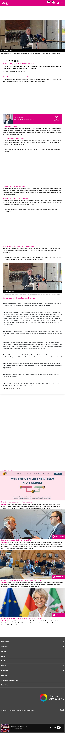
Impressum (4, 710)
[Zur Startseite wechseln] (5, 3)
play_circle (58, 728)
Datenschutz (13, 710)
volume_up (51, 728)
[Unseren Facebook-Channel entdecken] (61, 710)
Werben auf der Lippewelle (9, 680)
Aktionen (4, 651)
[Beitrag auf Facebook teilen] (12, 61)
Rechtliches (4, 685)
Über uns (4, 675)
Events (3, 656)
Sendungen (4, 646)
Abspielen (56, 118)
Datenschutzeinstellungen (26, 710)
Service (3, 666)
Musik (3, 661)
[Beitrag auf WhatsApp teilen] (9, 61)
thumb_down (55, 728)
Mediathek (4, 670)
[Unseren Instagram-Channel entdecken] (63, 710)
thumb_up (61, 728)
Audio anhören (58, 536)
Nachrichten (5, 642)
